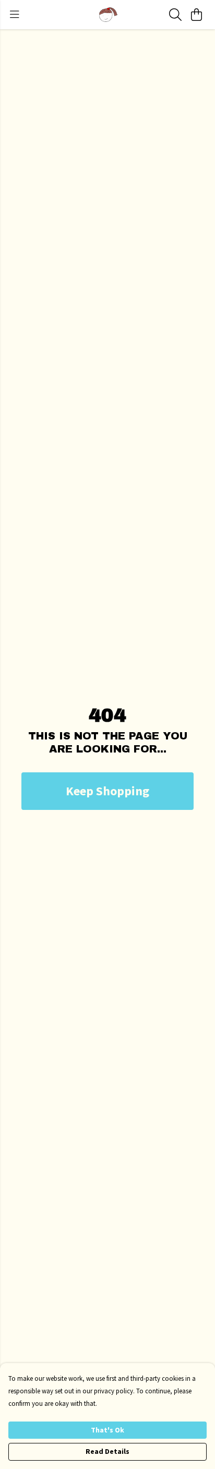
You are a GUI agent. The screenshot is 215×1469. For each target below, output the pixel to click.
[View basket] (196, 14)
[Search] (175, 14)
